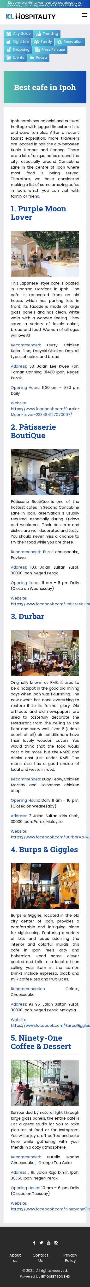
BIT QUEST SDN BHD (55, 1276)
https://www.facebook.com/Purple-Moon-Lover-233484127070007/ (45, 411)
